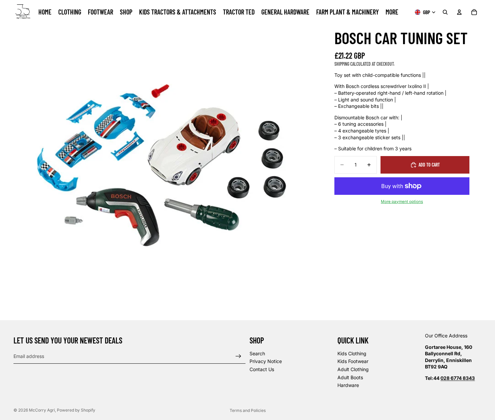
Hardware (348, 385)
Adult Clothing (353, 369)
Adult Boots (350, 377)
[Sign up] (238, 356)
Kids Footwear (352, 361)
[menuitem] (392, 12)
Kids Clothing (351, 353)
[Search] (445, 12)
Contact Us (262, 369)
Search (257, 353)
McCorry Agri (42, 410)
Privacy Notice (266, 361)
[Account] (459, 12)
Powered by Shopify (76, 410)
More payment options (402, 201)
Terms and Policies (248, 410)
